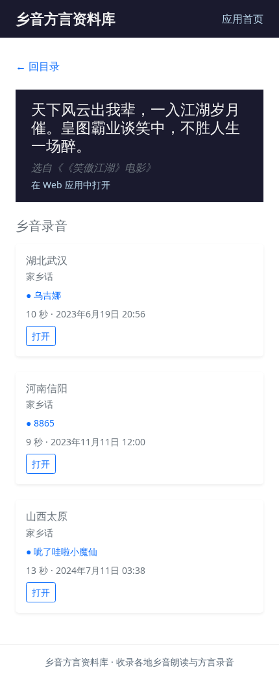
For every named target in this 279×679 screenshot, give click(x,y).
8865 (44, 423)
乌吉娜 (47, 295)
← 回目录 (38, 66)
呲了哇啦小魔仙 (65, 551)
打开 (41, 336)
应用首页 (242, 19)
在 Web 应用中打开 (70, 185)
